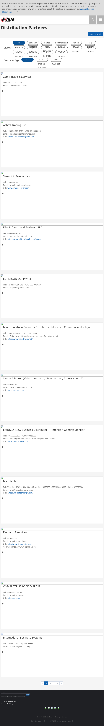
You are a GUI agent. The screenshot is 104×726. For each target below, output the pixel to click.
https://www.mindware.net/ (19, 339)
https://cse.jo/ (13, 598)
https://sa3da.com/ (16, 390)
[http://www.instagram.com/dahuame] (52, 708)
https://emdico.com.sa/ (17, 441)
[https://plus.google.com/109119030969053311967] (49, 708)
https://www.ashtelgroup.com (20, 136)
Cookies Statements (8, 701)
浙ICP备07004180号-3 (39, 721)
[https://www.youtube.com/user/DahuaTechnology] (45, 708)
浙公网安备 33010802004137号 (61, 721)
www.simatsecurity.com (18, 188)
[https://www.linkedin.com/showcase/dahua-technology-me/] (55, 708)
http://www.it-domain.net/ (19, 544)
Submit (27, 694)
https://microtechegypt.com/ (20, 492)
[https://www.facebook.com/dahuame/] (58, 708)
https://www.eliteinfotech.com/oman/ (24, 239)
